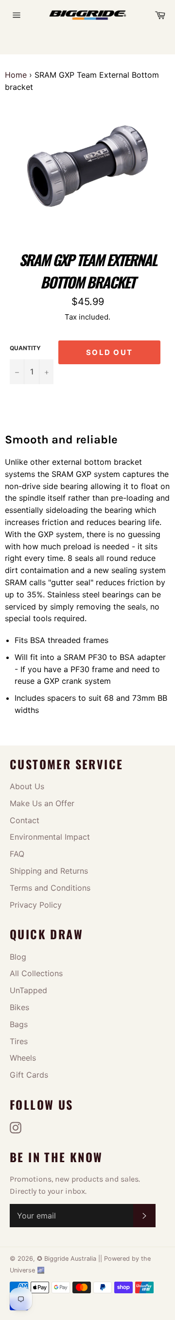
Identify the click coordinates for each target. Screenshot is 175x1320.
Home (16, 75)
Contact (24, 820)
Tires (19, 1041)
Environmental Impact (50, 837)
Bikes (19, 1007)
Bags (19, 1024)
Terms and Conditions (50, 888)
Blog (18, 957)
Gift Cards (29, 1075)
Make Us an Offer (42, 803)
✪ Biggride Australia (67, 1258)
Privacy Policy (36, 905)
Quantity (25, 348)
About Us (27, 786)
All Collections (36, 973)
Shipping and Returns (49, 871)
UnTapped (28, 990)
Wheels (23, 1058)
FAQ (17, 854)
